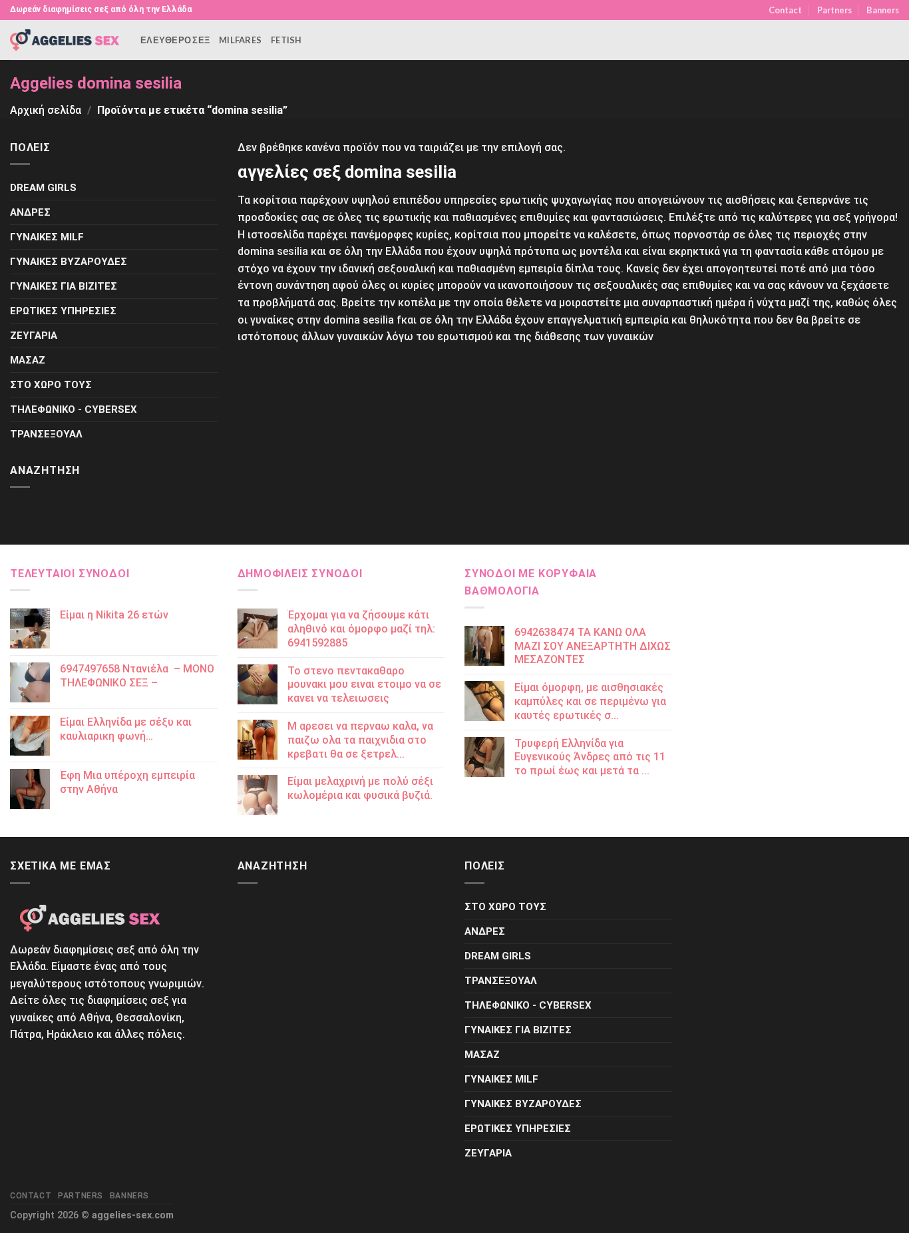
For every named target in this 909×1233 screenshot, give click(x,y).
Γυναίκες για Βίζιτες (63, 286)
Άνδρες (30, 212)
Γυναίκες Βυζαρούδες (68, 262)
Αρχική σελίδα (45, 110)
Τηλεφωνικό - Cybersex (73, 409)
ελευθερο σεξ (175, 40)
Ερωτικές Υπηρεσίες (63, 311)
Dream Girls (43, 188)
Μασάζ (27, 360)
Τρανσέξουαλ (46, 434)
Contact (785, 10)
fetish (286, 40)
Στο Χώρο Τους (51, 385)
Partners (834, 10)
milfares (240, 40)
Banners (882, 10)
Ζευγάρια (33, 336)
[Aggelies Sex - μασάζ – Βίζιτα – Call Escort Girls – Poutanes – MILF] (65, 39)
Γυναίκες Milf (47, 237)
